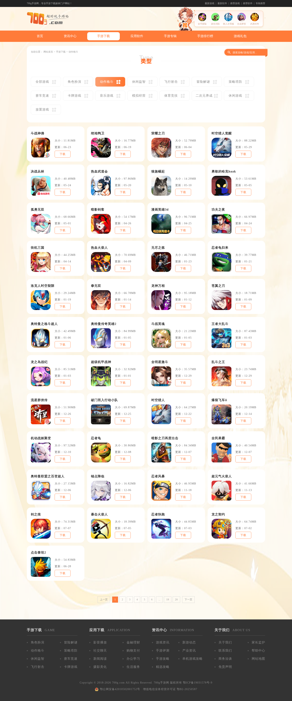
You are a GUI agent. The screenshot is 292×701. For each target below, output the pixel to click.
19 (167, 599)
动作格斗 (37, 650)
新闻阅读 (100, 658)
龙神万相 (158, 285)
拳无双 (96, 285)
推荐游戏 (235, 3)
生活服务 (133, 666)
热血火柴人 (99, 247)
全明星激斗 (159, 362)
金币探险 (202, 24)
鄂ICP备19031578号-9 (197, 682)
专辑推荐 (260, 3)
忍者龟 (96, 438)
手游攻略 (162, 658)
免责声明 (225, 666)
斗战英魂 (158, 323)
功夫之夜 (218, 209)
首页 (40, 36)
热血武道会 (99, 171)
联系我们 (225, 650)
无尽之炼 (158, 247)
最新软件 (222, 3)
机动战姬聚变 (41, 438)
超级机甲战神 (101, 362)
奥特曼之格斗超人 (44, 323)
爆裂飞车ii (219, 400)
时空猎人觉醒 (222, 133)
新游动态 (189, 642)
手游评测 (162, 650)
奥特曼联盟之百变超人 (48, 476)
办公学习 (133, 658)
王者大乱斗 (220, 323)
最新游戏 (209, 3)
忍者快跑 (158, 514)
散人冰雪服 (228, 24)
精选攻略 (162, 666)
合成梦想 (241, 24)
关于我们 (225, 642)
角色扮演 (37, 642)
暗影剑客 (97, 209)
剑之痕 (36, 514)
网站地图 (258, 658)
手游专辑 (170, 36)
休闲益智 (37, 658)
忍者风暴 (158, 476)
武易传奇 (254, 24)
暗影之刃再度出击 (164, 438)
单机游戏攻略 (192, 658)
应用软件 (137, 36)
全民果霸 (218, 438)
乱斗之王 (218, 362)
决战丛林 (37, 171)
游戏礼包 (240, 36)
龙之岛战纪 (39, 362)
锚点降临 (97, 476)
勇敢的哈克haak (224, 171)
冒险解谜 (70, 642)
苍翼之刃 (218, 285)
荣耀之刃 (158, 133)
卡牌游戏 (70, 666)
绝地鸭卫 (97, 133)
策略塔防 (70, 650)
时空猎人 (158, 400)
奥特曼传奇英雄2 (103, 323)
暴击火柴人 (99, 514)
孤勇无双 (37, 209)
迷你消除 (215, 24)
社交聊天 (100, 650)
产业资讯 (189, 650)
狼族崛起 (158, 171)
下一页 (188, 599)
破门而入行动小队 (104, 400)
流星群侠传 (39, 400)
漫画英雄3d (160, 209)
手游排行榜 (205, 36)
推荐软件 (247, 3)
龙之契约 (218, 514)
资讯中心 (70, 36)
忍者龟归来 (220, 247)
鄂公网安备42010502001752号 (120, 689)
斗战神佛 (37, 133)
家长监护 (258, 642)
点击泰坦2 (38, 552)
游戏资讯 (162, 642)
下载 (63, 154)
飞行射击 (37, 666)
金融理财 (133, 642)
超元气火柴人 (222, 476)
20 (176, 599)
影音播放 (100, 642)
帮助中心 (258, 650)
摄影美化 (100, 666)
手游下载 (103, 36)
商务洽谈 (225, 658)
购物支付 (133, 650)
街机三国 (37, 247)
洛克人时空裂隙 (42, 285)
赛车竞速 (70, 658)
